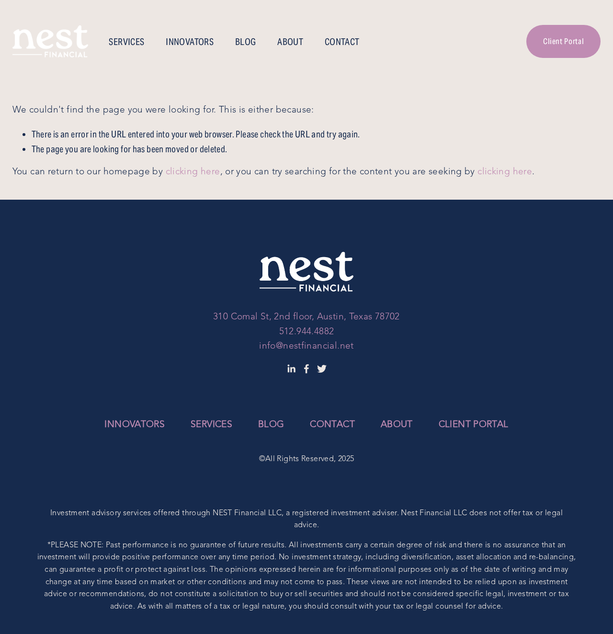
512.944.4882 (306, 332)
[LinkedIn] (291, 369)
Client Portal (563, 41)
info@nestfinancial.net (306, 346)
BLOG (245, 41)
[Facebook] (306, 369)
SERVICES (126, 41)
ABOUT (290, 41)
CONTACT (342, 41)
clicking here (193, 172)
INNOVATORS (190, 41)
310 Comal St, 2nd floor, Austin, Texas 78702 (306, 317)
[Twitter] (322, 369)
